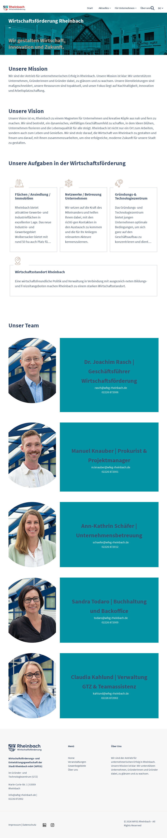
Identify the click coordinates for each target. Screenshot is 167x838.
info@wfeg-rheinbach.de (22, 794)
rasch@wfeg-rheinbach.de (111, 388)
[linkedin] (43, 824)
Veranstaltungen (77, 761)
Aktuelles (104, 8)
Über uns (145, 8)
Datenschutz (29, 824)
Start (90, 8)
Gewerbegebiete (77, 765)
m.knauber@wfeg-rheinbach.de (110, 467)
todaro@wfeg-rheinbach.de (111, 618)
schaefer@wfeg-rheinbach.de (111, 542)
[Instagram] (50, 824)
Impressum (14, 824)
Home (71, 757)
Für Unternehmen (125, 8)
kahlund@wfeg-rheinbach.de (111, 693)
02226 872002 (15, 798)
